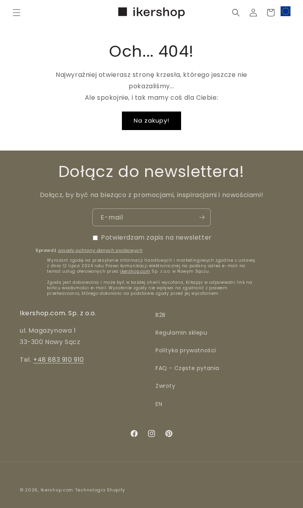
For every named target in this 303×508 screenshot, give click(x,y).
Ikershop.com (57, 490)
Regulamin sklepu (181, 333)
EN (158, 404)
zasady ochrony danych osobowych (100, 250)
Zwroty (165, 386)
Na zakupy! (151, 120)
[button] (16, 12)
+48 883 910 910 (58, 359)
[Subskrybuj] (201, 217)
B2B (160, 315)
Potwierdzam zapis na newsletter (156, 237)
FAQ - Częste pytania (187, 368)
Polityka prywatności (185, 350)
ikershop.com (135, 271)
